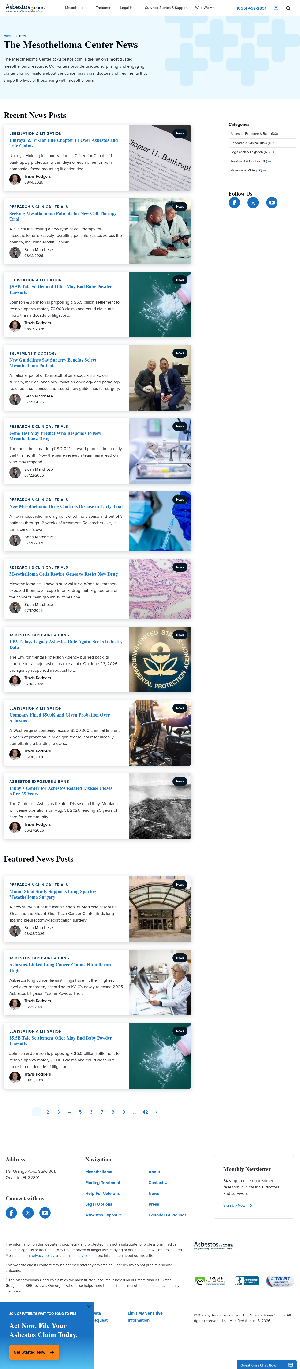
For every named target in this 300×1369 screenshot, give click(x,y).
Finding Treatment (102, 1183)
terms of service (75, 1255)
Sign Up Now (234, 1205)
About (154, 1172)
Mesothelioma (98, 1172)
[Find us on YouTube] (272, 202)
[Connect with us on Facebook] (234, 202)
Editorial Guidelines (168, 1215)
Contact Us (159, 1183)
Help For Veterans (102, 1193)
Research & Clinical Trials (38, 206)
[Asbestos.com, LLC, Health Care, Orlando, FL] (247, 1280)
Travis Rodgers (37, 176)
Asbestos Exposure (103, 1215)
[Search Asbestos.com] (288, 8)
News (154, 1193)
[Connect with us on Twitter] (253, 202)
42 (145, 1111)
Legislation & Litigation (35, 133)
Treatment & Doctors (33, 353)
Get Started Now (29, 1352)
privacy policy (43, 1255)
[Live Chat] (276, 8)
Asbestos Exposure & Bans (39, 635)
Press (154, 1204)
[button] (76, 8)
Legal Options (98, 1204)
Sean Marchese (38, 249)
